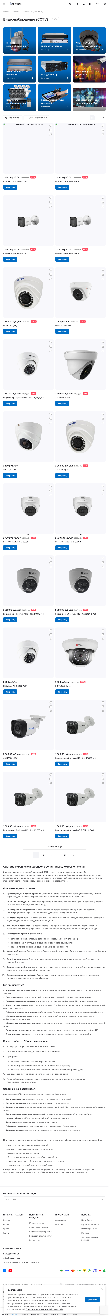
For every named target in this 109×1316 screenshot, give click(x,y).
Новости (59, 1224)
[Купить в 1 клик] (50, 134)
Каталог (7, 1220)
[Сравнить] (50, 130)
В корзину (10, 187)
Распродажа (35, 1240)
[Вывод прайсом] (103, 117)
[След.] (73, 855)
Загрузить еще (54, 846)
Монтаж (85, 1233)
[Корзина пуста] (104, 4)
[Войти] (83, 4)
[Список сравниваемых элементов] (90, 4)
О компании (60, 1220)
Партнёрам (86, 1220)
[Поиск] (77, 4)
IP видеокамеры (36, 1223)
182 (66, 855)
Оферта (102, 1284)
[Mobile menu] (4, 4)
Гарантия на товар (90, 1224)
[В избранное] (50, 125)
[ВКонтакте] (4, 1270)
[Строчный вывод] (97, 117)
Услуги (6, 1233)
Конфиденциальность (86, 1284)
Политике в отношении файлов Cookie (44, 1309)
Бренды (6, 1228)
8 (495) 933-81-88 (11, 1254)
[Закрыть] (102, 1288)
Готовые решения (89, 1228)
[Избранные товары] (97, 4)
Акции (6, 1224)
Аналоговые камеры (38, 1227)
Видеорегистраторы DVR (40, 1236)
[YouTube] (10, 1270)
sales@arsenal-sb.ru (12, 1258)
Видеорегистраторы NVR (40, 1231)
